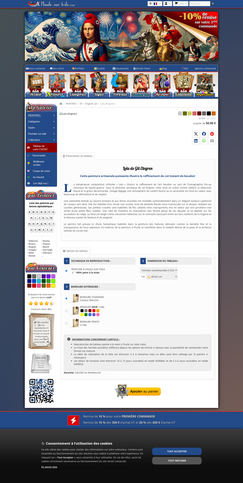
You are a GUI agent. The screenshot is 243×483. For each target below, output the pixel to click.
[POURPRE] (94, 314)
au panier (144, 391)
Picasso (46, 243)
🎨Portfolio (78, 68)
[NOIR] (82, 310)
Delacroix (33, 241)
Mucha (46, 241)
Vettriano (47, 252)
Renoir (46, 246)
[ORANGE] (98, 310)
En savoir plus (49, 466)
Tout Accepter (177, 451)
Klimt (31, 252)
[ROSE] (98, 314)
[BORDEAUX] (90, 310)
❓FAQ (184, 68)
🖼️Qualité (99, 68)
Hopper (32, 249)
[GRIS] (86, 310)
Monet (32, 255)
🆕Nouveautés (121, 68)
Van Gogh (47, 249)
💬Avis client (57, 68)
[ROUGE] (94, 310)
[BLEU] (90, 314)
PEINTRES (71, 103)
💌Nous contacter (35, 68)
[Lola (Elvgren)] (76, 113)
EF (81, 103)
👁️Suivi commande (205, 68)
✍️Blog (163, 68)
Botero (32, 243)
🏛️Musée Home (141, 68)
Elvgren (32, 246)
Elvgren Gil (91, 103)
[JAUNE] (82, 314)
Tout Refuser (177, 460)
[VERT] (86, 314)
